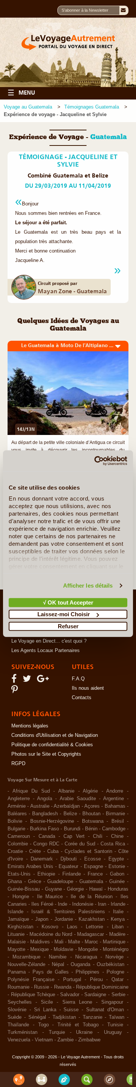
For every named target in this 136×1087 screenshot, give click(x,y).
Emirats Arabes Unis (30, 866)
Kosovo (50, 926)
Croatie (15, 851)
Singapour (112, 1002)
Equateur (68, 866)
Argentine (113, 798)
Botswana (93, 821)
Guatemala (91, 881)
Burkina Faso (44, 828)
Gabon (117, 874)
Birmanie (115, 813)
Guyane (53, 889)
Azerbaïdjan (67, 806)
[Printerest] (15, 691)
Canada (47, 836)
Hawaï (96, 889)
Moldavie (63, 949)
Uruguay (113, 1032)
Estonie (116, 866)
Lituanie (16, 934)
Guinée (117, 881)
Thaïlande (18, 1024)
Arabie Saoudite (78, 798)
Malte (74, 942)
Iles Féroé (42, 904)
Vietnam (44, 1040)
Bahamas (115, 806)
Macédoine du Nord (50, 934)
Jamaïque (18, 919)
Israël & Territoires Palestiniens (68, 911)
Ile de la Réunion (92, 896)
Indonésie (82, 904)
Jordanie (63, 919)
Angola (44, 798)
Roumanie (18, 987)
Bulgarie (16, 828)
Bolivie (15, 821)
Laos (72, 926)
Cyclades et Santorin (88, 851)
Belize (70, 813)
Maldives (40, 942)
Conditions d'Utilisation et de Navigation (54, 735)
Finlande (71, 874)
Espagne (93, 866)
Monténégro (115, 949)
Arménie (17, 806)
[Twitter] (28, 680)
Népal (58, 964)
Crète (35, 851)
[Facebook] (15, 680)
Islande (15, 911)
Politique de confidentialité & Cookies (52, 744)
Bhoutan (91, 813)
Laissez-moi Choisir (63, 614)
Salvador (69, 994)
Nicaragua (86, 957)
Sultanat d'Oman (105, 1009)
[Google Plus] (44, 680)
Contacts (81, 697)
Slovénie (17, 1009)
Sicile (47, 1002)
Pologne (115, 972)
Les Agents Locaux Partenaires (45, 650)
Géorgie (75, 889)
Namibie (57, 957)
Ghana (15, 881)
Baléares (17, 813)
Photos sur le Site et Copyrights (46, 754)
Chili (97, 836)
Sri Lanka (45, 1009)
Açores (92, 806)
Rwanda (62, 987)
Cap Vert (73, 836)
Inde (62, 904)
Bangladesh (45, 813)
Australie (39, 806)
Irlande (118, 904)
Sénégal (37, 1017)
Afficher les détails (88, 585)
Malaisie (17, 942)
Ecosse (92, 859)
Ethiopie (46, 874)
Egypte (116, 859)
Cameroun (19, 836)
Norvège (114, 957)
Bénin (91, 828)
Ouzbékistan (110, 964)
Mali (58, 942)
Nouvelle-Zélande (26, 964)
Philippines (87, 972)
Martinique (114, 942)
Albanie (66, 791)
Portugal (72, 979)
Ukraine (84, 1032)
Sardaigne (95, 994)
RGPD (18, 763)
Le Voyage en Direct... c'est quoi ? (49, 641)
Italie (118, 911)
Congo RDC (46, 844)
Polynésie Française (31, 979)
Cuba (53, 851)
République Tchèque (33, 994)
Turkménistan (22, 1032)
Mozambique (26, 957)
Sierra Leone (77, 1002)
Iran (102, 904)
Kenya (118, 919)
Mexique (39, 949)
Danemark (42, 859)
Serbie (118, 994)
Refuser (68, 626)
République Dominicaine (102, 987)
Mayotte (16, 949)
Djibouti (68, 859)
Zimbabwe (89, 1040)
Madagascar (90, 934)
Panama (17, 972)
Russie (41, 987)
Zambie (65, 1040)
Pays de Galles (50, 972)
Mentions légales (29, 726)
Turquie (57, 1032)
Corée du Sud (80, 844)
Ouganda (80, 964)
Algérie (90, 791)
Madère (117, 934)
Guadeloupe (60, 881)
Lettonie (94, 926)
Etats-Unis (19, 874)
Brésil (117, 821)
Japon (41, 919)
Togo (43, 1024)
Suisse (71, 1009)
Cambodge (113, 828)
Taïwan (116, 1017)
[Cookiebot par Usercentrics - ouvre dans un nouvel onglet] (96, 461)
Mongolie (88, 949)
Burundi (72, 828)
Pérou (96, 979)
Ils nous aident (88, 688)
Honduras (118, 889)
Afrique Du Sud (31, 791)
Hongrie (20, 896)
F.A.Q (78, 678)
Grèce (34, 881)
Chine (117, 836)
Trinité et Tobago (78, 1024)
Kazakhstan (92, 919)
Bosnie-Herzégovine (52, 821)
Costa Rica (112, 844)
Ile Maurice (50, 896)
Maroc (91, 942)
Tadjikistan (64, 1017)
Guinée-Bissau (24, 889)
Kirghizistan (20, 926)
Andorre (114, 791)
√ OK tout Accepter (68, 602)
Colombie (18, 844)
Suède (15, 1017)
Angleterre (19, 798)
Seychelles (20, 1002)
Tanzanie (92, 1017)
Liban (118, 926)
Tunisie (115, 1024)
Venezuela (19, 1040)
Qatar (117, 979)
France (95, 874)
